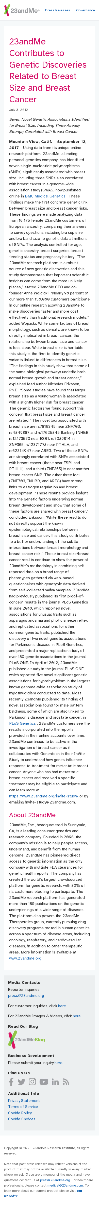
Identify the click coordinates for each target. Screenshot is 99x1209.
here (62, 1006)
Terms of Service (23, 1106)
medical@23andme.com (65, 1185)
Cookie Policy (19, 1113)
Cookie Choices (22, 1119)
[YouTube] (44, 1082)
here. (59, 1063)
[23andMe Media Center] (22, 10)
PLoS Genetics (23, 723)
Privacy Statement (24, 1100)
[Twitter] (21, 1082)
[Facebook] (11, 1082)
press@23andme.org (26, 995)
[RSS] (66, 1081)
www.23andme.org (25, 958)
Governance (85, 10)
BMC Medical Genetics (46, 196)
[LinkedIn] (55, 1082)
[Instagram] (32, 1081)
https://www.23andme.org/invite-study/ (44, 796)
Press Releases (57, 10)
